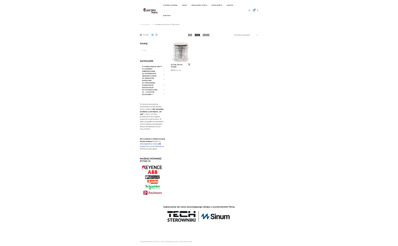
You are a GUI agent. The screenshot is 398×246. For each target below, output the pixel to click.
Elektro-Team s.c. (155, 241)
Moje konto (217, 5)
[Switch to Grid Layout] (152, 35)
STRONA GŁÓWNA (170, 5)
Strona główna (145, 24)
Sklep (184, 5)
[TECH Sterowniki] (199, 216)
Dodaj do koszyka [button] (189, 64)
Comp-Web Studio (185, 241)
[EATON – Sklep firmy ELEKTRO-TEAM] (150, 10)
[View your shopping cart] (254, 10)
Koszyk (230, 5)
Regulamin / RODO (199, 5)
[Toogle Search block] (249, 10)
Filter (146, 35)
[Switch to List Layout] (156, 35)
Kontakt (167, 15)
